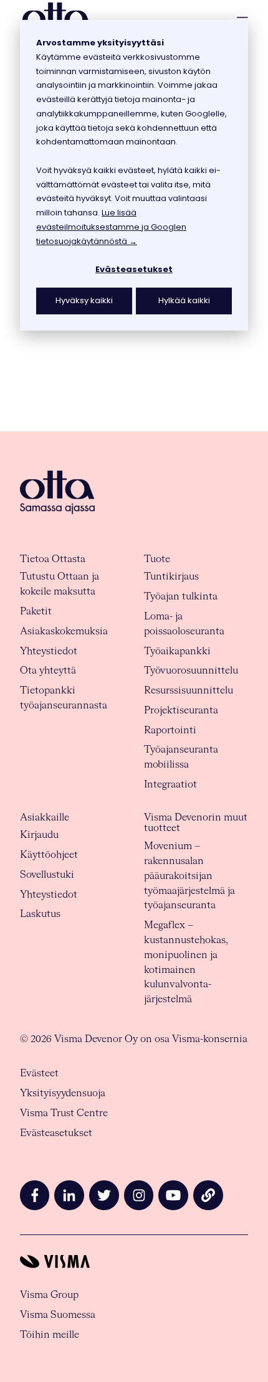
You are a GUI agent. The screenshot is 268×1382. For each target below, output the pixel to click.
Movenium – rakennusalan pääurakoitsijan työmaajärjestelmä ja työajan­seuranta (189, 876)
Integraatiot (170, 784)
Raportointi (170, 730)
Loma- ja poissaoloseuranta (184, 624)
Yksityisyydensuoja (62, 1093)
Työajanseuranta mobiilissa (181, 757)
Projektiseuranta (181, 710)
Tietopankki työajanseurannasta (63, 698)
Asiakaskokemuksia (64, 631)
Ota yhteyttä (48, 670)
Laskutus (40, 914)
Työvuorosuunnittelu (191, 670)
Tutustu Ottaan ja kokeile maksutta (59, 584)
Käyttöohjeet (49, 855)
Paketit (36, 611)
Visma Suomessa (57, 1315)
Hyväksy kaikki (84, 300)
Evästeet (39, 1073)
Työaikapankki (177, 651)
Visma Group (49, 1295)
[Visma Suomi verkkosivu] (134, 1261)
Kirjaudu (39, 835)
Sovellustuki (47, 875)
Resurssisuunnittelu (188, 690)
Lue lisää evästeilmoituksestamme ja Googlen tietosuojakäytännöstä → (111, 227)
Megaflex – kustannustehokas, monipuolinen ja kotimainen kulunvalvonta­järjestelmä (186, 962)
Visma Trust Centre (64, 1113)
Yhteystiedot (48, 651)
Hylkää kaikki (184, 300)
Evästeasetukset (134, 269)
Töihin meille (49, 1335)
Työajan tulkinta (181, 596)
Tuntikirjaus (171, 576)
